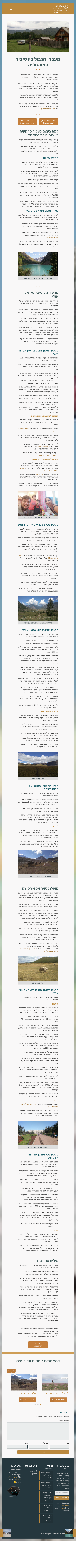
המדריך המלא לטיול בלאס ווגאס (46, 1475)
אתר (26, 1443)
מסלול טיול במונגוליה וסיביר (25, 1393)
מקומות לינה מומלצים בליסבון (47, 1517)
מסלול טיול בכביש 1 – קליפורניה (48, 1507)
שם (67, 1443)
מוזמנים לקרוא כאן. (48, 109)
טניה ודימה (39, 474)
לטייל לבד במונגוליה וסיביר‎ (57, 1393)
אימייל (45, 1443)
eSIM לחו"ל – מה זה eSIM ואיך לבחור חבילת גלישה (47, 1496)
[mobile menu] (10, 9)
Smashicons (64, 1505)
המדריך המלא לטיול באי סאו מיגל (46, 1485)
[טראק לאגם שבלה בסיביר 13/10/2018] (74, 1533)
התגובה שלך (64, 1421)
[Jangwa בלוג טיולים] (61, 8)
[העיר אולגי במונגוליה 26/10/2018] (1, 1533)
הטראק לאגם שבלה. (51, 237)
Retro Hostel (43, 446)
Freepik (62, 1508)
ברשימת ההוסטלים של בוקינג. (47, 455)
